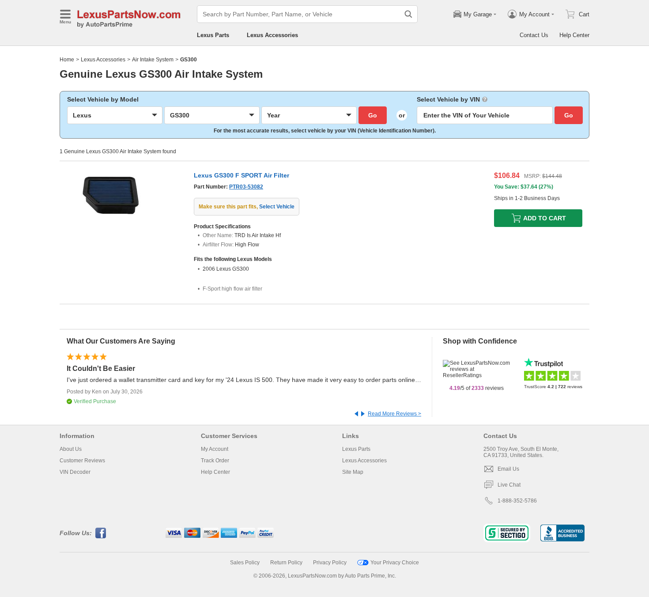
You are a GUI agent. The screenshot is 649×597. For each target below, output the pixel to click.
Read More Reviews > (394, 414)
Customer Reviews (82, 460)
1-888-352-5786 (517, 501)
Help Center (574, 35)
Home (67, 60)
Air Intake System (153, 60)
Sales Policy (245, 562)
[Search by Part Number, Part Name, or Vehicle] (408, 14)
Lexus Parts (213, 35)
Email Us (508, 469)
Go (372, 115)
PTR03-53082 (246, 187)
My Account (214, 449)
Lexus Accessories (272, 35)
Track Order (215, 460)
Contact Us (534, 35)
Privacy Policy (330, 562)
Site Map (352, 472)
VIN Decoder (75, 472)
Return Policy (286, 562)
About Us (71, 449)
